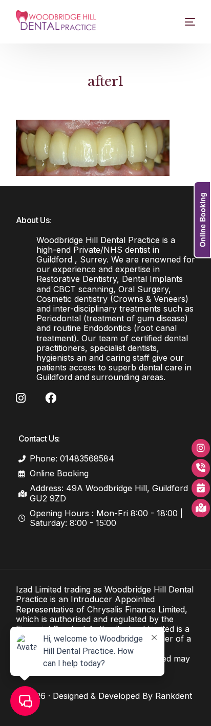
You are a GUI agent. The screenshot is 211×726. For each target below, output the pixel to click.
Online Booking (202, 219)
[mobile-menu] (183, 21)
